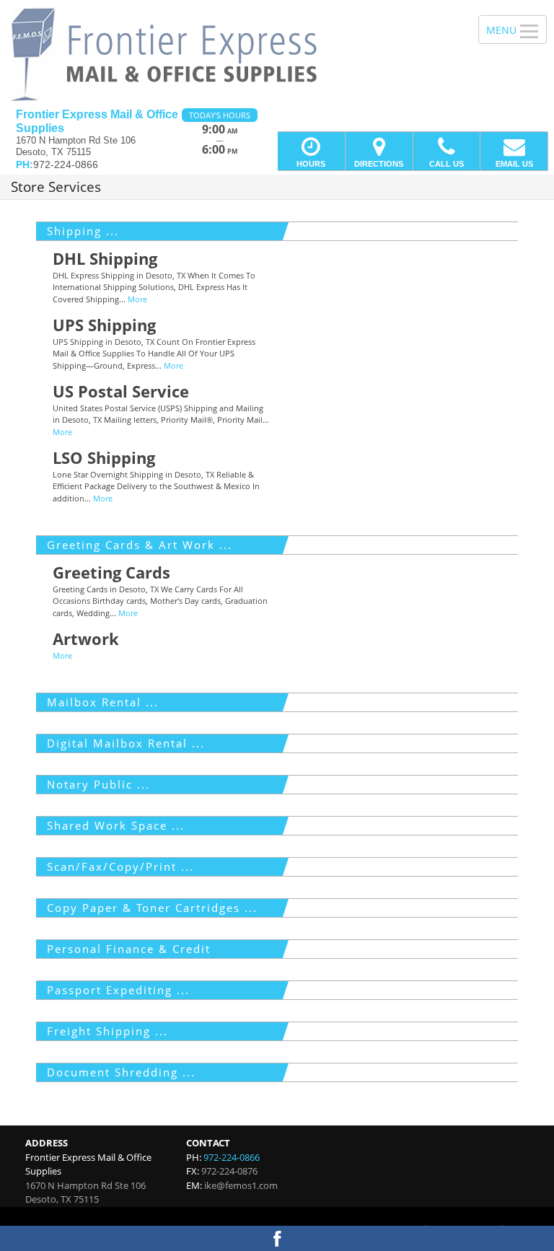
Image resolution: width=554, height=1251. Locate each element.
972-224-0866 (231, 1157)
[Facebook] (277, 1238)
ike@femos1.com (241, 1185)
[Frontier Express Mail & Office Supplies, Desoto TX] (277, 54)
